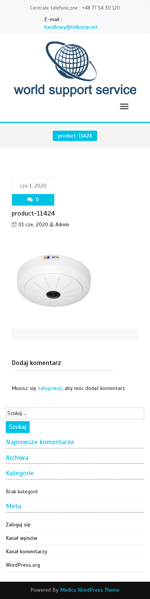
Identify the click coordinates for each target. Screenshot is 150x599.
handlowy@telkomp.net (71, 27)
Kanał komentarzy (26, 551)
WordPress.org (23, 565)
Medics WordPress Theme (90, 590)
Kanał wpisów (21, 538)
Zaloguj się (18, 524)
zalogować (50, 388)
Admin (62, 224)
